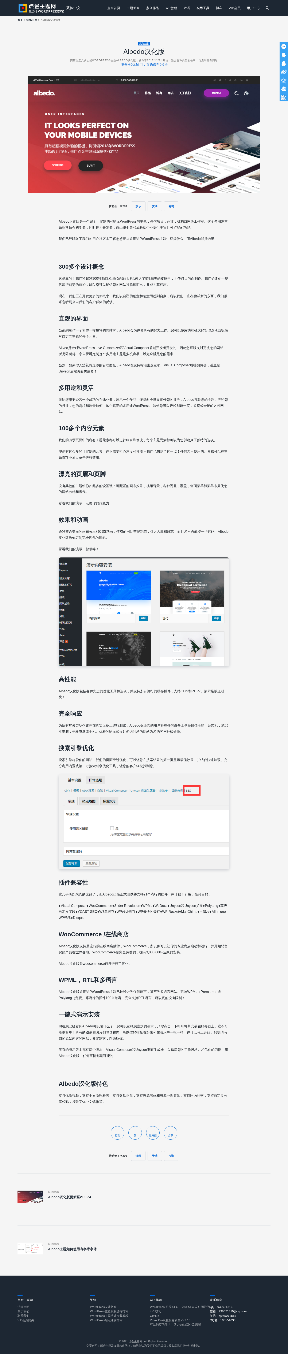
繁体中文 (73, 8)
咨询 (171, 206)
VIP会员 (235, 8)
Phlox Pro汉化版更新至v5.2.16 (170, 1320)
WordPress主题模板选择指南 (109, 1311)
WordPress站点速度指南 (106, 1320)
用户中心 (253, 8)
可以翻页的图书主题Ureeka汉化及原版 (175, 1324)
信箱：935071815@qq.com (228, 1311)
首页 (20, 19)
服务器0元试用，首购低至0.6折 (144, 64)
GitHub (154, 1315)
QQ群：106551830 (223, 1320)
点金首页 (113, 8)
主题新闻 (133, 8)
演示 (138, 206)
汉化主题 (31, 19)
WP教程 (171, 8)
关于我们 (23, 1311)
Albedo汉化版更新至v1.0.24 (69, 1197)
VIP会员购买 (25, 1320)
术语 (187, 8)
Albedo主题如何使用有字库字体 (72, 1249)
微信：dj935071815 (223, 1315)
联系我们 (23, 1315)
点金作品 (152, 8)
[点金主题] (41, 8)
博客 (219, 8)
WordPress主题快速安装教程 (109, 1315)
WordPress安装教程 (103, 1307)
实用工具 (203, 8)
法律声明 (23, 1307)
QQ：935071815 (221, 1307)
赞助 (154, 206)
